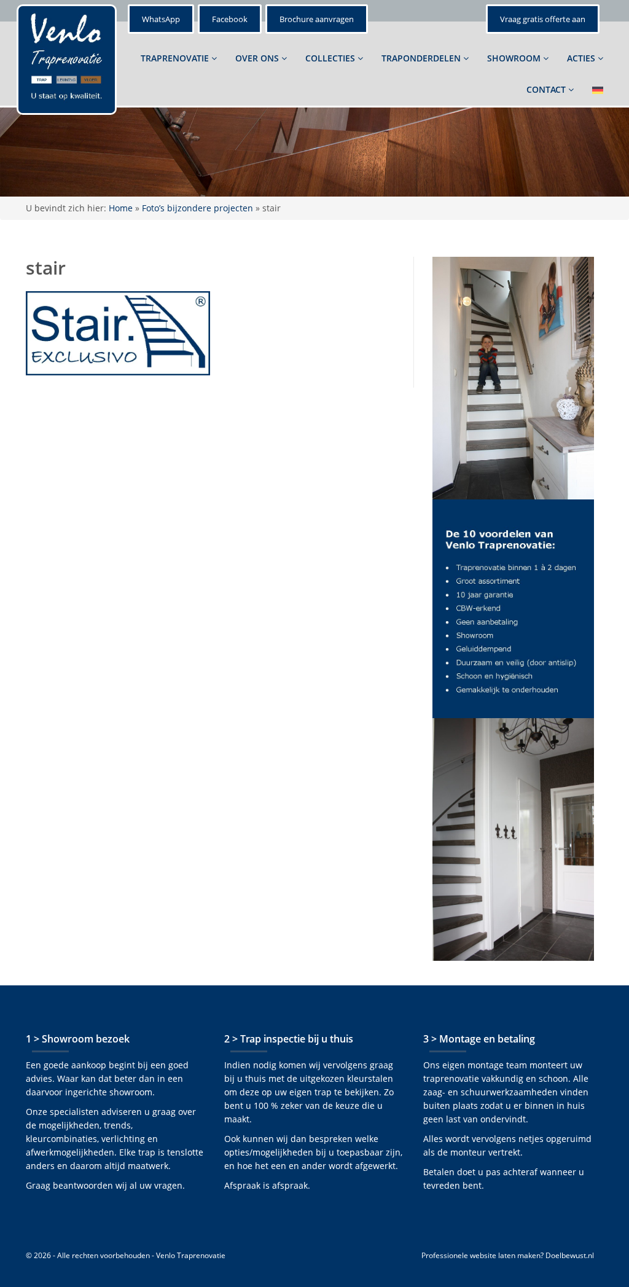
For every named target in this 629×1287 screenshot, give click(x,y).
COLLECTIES (331, 58)
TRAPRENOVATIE (176, 58)
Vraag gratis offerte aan (542, 19)
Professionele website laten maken (481, 1255)
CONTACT (547, 89)
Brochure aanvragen (316, 19)
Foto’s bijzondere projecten (197, 208)
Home (121, 208)
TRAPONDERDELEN (422, 58)
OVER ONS (258, 58)
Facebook (230, 19)
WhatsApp (161, 19)
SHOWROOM (515, 58)
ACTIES (582, 58)
